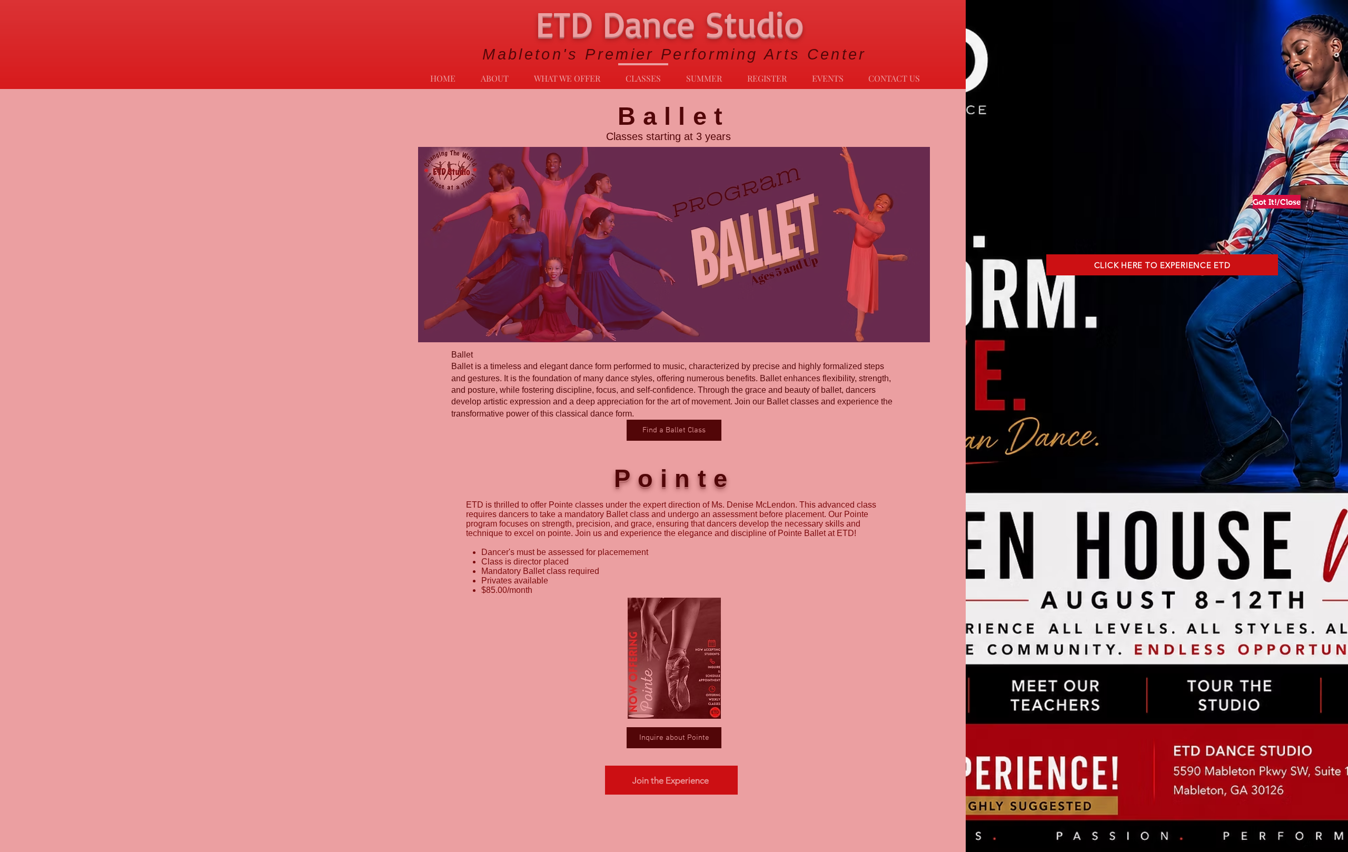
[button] (1273, 202)
